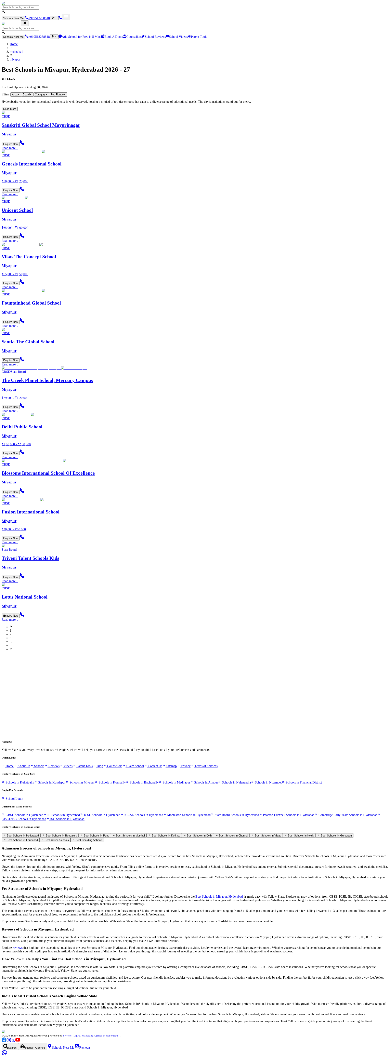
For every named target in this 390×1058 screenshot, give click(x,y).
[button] (195, 9)
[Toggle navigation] (66, 17)
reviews (18, 947)
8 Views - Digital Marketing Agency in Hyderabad (90, 1035)
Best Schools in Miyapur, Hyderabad (219, 896)
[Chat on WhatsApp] (4, 1054)
